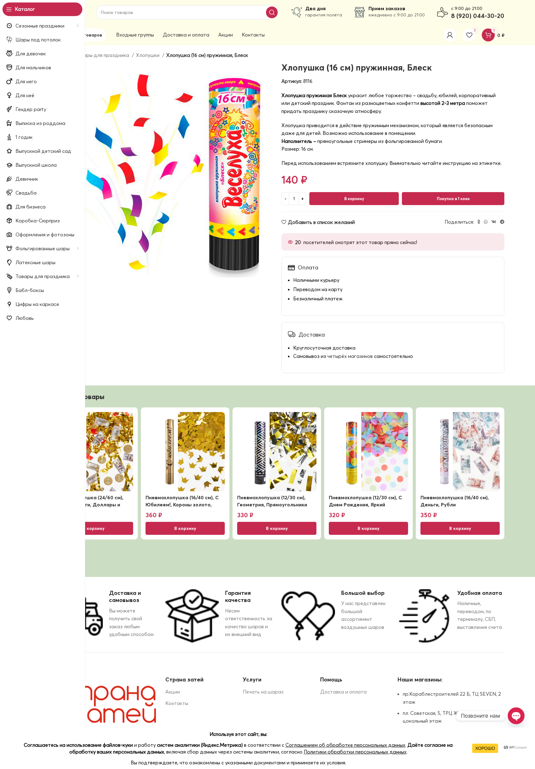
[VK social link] (493, 222)
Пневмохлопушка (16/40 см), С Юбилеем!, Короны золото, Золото (182, 504)
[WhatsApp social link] (485, 222)
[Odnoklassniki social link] (479, 222)
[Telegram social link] (502, 222)
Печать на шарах (263, 692)
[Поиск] (272, 12)
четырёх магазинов (350, 356)
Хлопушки (148, 55)
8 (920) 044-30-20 (477, 15)
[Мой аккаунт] (449, 35)
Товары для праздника (102, 55)
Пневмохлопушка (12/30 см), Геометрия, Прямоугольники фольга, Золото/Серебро (272, 504)
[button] (93, 528)
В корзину (354, 198)
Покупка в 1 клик (453, 198)
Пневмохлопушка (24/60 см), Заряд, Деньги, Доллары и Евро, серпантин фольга (89, 504)
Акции (172, 692)
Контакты (176, 703)
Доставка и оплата (343, 692)
